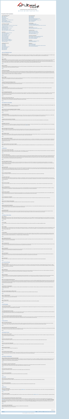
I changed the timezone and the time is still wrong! (7, 26)
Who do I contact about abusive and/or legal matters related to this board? (37, 45)
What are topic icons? (4, 49)
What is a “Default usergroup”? (32, 20)
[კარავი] (28, 5)
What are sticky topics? (4, 48)
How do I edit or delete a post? (5, 33)
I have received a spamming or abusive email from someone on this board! (37, 25)
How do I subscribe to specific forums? (33, 37)
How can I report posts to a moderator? (6, 39)
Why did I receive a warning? (5, 38)
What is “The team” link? (31, 21)
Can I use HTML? (4, 44)
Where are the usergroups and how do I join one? (34, 18)
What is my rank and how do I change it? (6, 29)
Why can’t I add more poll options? (6, 35)
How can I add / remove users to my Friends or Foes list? (35, 28)
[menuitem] (46, 411)
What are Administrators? (32, 16)
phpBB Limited (23, 389)
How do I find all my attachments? (33, 41)
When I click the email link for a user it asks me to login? (8, 30)
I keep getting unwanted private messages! (34, 24)
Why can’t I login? (4, 19)
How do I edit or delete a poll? (5, 36)
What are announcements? (5, 47)
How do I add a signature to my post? (6, 34)
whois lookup (3, 399)
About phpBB (3, 390)
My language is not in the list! (5, 27)
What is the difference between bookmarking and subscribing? (36, 36)
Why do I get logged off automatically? (6, 21)
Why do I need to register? (5, 16)
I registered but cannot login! (5, 18)
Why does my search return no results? (33, 31)
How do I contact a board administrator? (33, 46)
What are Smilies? (4, 45)
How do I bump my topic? (5, 41)
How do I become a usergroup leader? (33, 19)
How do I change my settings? (5, 24)
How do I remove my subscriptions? (33, 38)
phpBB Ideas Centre (36, 394)
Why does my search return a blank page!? (34, 32)
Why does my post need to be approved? (6, 40)
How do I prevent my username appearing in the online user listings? (9, 25)
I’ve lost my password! (4, 20)
